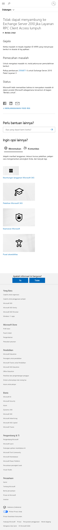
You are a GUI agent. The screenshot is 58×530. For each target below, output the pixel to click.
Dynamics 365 (7, 410)
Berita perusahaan (9, 491)
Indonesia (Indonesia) (14, 507)
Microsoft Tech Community (12, 452)
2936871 (22, 70)
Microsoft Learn (8, 444)
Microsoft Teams (8, 427)
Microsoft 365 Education (11, 367)
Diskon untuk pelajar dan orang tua (14, 380)
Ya (20, 280)
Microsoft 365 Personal (10, 312)
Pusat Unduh (7, 333)
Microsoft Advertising (10, 418)
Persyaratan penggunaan (31, 522)
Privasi (19, 522)
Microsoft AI (7, 397)
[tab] (13, 149)
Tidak (37, 280)
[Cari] (51, 129)
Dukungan (7, 9)
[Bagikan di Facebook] (5, 103)
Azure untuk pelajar (9, 384)
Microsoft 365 (7, 303)
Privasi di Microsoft (9, 495)
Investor (5, 499)
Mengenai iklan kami (10, 526)
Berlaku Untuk (10, 32)
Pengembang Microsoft (10, 439)
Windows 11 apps (9, 316)
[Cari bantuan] (9, 3)
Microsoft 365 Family (10, 308)
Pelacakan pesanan (9, 342)
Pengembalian (8, 337)
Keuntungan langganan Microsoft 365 (18, 177)
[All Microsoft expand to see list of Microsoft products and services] (3, 3)
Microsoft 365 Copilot (10, 423)
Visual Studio (7, 470)
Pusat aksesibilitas (10, 254)
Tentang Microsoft (9, 486)
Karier (5, 482)
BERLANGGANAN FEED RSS (17, 108)
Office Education (8, 371)
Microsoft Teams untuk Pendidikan (14, 363)
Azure (5, 405)
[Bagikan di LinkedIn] (10, 103)
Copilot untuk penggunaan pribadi (14, 299)
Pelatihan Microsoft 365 (13, 203)
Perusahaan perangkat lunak (12, 465)
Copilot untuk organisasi (11, 295)
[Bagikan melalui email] (16, 103)
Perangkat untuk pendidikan (12, 358)
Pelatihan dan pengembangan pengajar (16, 376)
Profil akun (6, 329)
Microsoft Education (9, 354)
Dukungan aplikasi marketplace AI (14, 448)
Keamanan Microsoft (11, 228)
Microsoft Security (9, 401)
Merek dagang (46, 522)
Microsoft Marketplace (10, 457)
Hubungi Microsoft (9, 522)
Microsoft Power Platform (11, 461)
